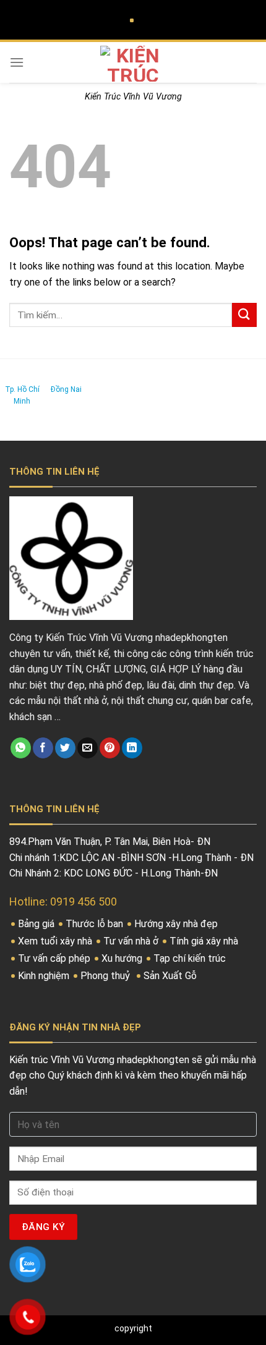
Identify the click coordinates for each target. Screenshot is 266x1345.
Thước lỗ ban (96, 924)
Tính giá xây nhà (205, 941)
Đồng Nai (66, 389)
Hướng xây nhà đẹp (177, 924)
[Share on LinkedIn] (132, 747)
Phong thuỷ (106, 976)
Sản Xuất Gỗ (171, 976)
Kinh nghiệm (45, 976)
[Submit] (244, 315)
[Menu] (16, 62)
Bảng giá (37, 924)
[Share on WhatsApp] (21, 747)
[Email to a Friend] (87, 747)
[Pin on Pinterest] (110, 747)
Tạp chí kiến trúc (190, 958)
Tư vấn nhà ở (132, 941)
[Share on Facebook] (43, 747)
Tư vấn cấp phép (55, 958)
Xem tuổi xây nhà (56, 941)
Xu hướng (123, 958)
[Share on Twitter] (65, 747)
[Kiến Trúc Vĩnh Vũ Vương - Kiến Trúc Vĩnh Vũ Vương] (133, 63)
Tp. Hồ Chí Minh (22, 395)
